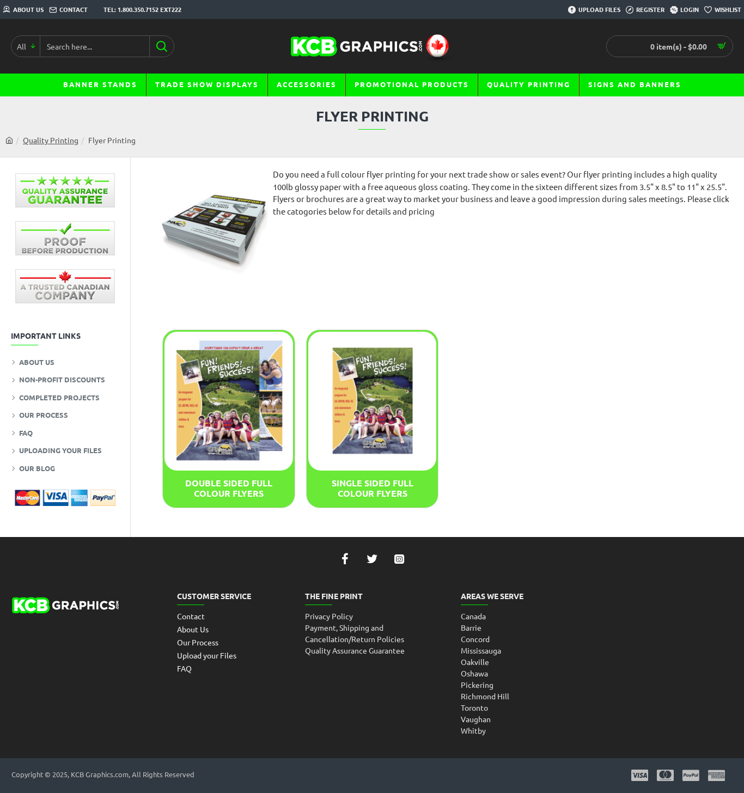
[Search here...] (161, 46)
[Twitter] (372, 559)
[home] (9, 140)
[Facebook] (345, 559)
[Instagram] (399, 559)
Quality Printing (50, 140)
